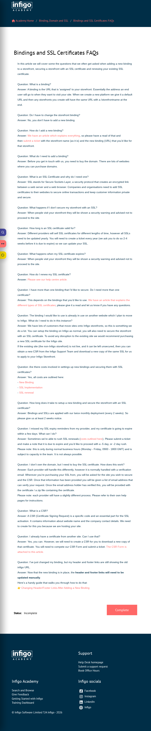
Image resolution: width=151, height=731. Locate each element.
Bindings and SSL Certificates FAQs (93, 20)
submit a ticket (31, 140)
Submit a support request (93, 666)
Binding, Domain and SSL (53, 20)
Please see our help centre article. (47, 279)
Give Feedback (20, 694)
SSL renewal (26, 392)
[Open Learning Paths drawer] (3, 243)
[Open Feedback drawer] (3, 255)
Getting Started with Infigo (27, 698)
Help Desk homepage (90, 662)
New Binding (26, 382)
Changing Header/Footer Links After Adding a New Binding (55, 587)
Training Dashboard (23, 702)
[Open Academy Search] (3, 232)
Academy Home (24, 20)
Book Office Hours (88, 670)
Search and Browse (23, 690)
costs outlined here (91, 438)
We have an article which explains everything (54, 135)
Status (18, 613)
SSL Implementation (31, 387)
